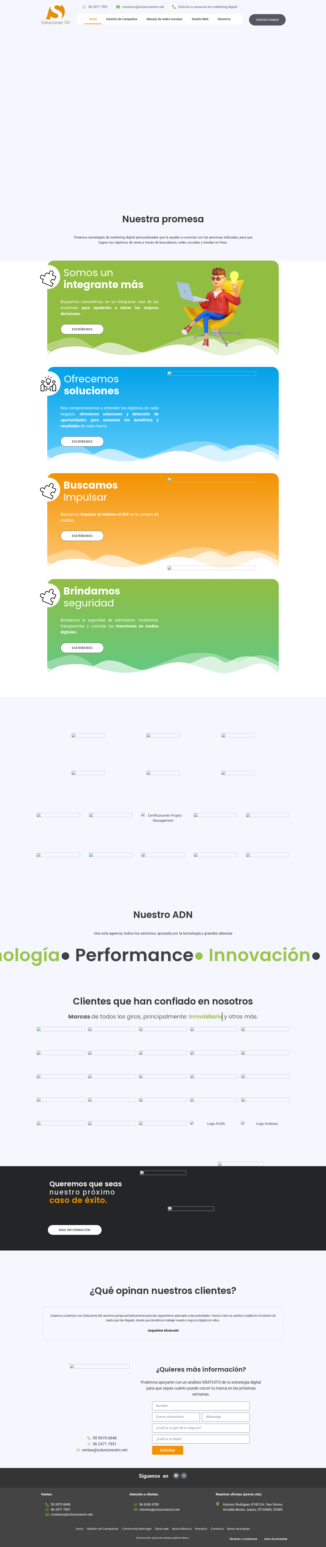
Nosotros (224, 19)
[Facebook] (176, 1475)
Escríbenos (82, 329)
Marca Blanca (182, 1529)
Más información (74, 1230)
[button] (41, 1323)
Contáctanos (267, 19)
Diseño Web (200, 19)
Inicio (93, 19)
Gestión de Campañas (121, 19)
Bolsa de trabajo (238, 1529)
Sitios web (162, 1529)
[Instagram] (184, 1475)
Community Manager (136, 1529)
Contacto (217, 1529)
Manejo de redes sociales (165, 19)
